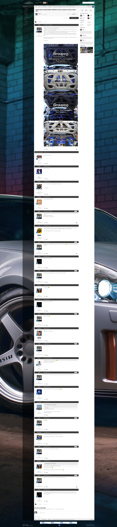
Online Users (27, 17)
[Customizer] (47, 3)
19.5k (39, 295)
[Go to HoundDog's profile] (39, 201)
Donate (25, 24)
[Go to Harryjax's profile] (39, 391)
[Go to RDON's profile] (36, 14)
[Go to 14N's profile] (39, 230)
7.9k (39, 176)
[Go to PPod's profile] (88, 18)
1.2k (39, 368)
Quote (47, 149)
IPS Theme (24, 524)
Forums (27, 9)
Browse (25, 6)
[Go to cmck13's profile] (39, 363)
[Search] (93, 3)
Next (40, 504)
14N (39, 225)
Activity (25, 19)
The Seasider (39, 432)
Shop (26, 11)
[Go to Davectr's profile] (39, 261)
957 (39, 266)
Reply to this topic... (42, 512)
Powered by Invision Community (90, 525)
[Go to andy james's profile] (39, 333)
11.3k (39, 162)
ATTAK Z (39, 181)
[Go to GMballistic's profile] (39, 290)
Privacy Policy (27, 525)
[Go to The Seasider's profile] (39, 437)
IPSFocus (27, 524)
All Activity (27, 21)
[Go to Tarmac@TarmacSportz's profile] (39, 157)
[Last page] (42, 22)
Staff (26, 16)
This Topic (90, 2)
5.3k (39, 412)
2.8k (39, 339)
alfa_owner (84, 17)
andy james (39, 328)
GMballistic (39, 285)
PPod (90, 17)
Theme (24, 525)
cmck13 (39, 358)
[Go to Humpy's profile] (39, 171)
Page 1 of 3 (45, 504)
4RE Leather (39, 402)
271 (39, 442)
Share (69, 14)
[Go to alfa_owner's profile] (81, 18)
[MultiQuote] (44, 149)
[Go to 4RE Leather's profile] (39, 407)
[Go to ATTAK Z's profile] (39, 186)
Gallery (27, 14)
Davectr (39, 256)
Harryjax (39, 386)
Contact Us (31, 525)
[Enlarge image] (59, 230)
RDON (40, 13)
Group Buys (45, 14)
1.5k (39, 35)
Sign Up (44, 2)
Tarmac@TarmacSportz (39, 152)
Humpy (39, 166)
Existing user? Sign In (38, 2)
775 (39, 207)
